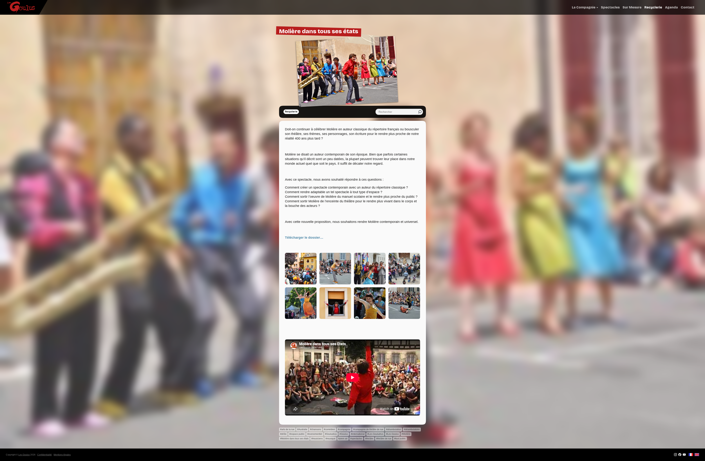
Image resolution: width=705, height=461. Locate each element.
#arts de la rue (287, 429)
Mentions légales (62, 454)
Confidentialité (44, 454)
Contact (687, 7)
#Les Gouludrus (375, 434)
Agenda (671, 7)
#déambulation (393, 429)
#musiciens (317, 438)
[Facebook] (679, 455)
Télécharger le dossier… (304, 237)
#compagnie (344, 429)
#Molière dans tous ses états (294, 438)
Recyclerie (653, 7)
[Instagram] (675, 455)
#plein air (343, 438)
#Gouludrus (331, 434)
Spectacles (610, 7)
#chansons (315, 429)
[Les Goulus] (18, 7)
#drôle (283, 434)
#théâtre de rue (383, 438)
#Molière (406, 434)
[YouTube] (684, 455)
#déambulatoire (412, 429)
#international (358, 434)
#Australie (302, 429)
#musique (330, 438)
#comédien (329, 429)
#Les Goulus (392, 434)
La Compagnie (583, 7)
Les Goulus (24, 454)
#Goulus (343, 434)
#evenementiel (314, 434)
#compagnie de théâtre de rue (368, 429)
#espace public (297, 434)
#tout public (400, 438)
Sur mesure (632, 7)
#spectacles (356, 438)
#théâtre (369, 438)
